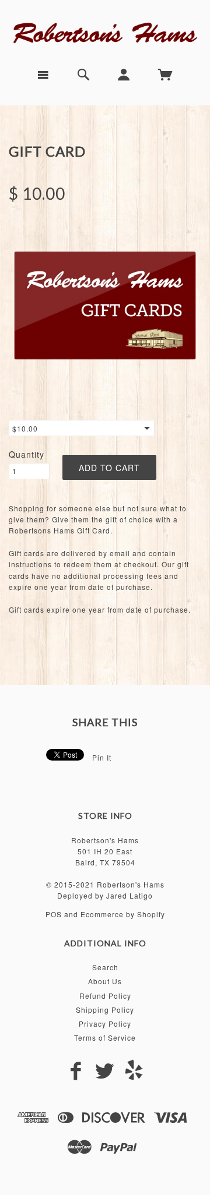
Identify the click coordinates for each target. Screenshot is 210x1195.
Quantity (26, 454)
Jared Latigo (129, 895)
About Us (105, 981)
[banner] (105, 31)
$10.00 (25, 428)
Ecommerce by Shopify (122, 914)
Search (105, 967)
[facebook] (75, 1071)
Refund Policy (105, 995)
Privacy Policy (105, 1023)
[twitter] (105, 1071)
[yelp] (134, 1069)
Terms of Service (105, 1037)
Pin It (101, 757)
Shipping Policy (105, 1009)
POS (54, 914)
